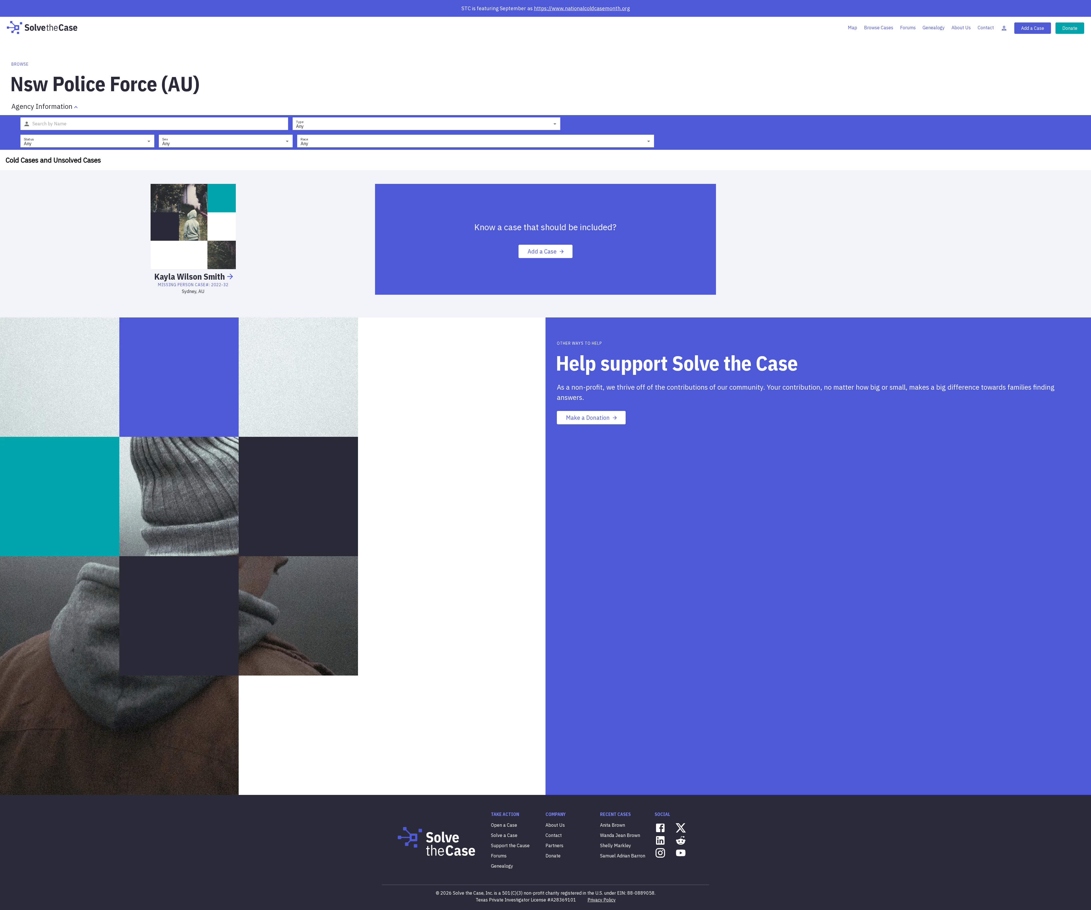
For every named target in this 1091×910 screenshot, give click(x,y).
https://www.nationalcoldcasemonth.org (582, 8)
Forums (908, 27)
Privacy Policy (602, 900)
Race (304, 139)
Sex (165, 139)
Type (300, 122)
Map (852, 27)
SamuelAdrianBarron (622, 856)
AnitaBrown (612, 825)
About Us (961, 27)
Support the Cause (510, 845)
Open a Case (504, 825)
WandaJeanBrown (620, 835)
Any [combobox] (300, 126)
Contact (986, 27)
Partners (554, 845)
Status (29, 139)
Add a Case (1032, 28)
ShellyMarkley (615, 845)
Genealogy (934, 27)
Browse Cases (878, 27)
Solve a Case (504, 835)
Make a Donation (588, 417)
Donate (1069, 28)
